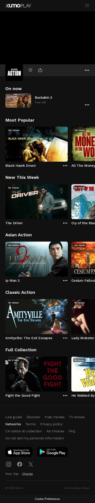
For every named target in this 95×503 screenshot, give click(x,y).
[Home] (18, 5)
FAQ (71, 431)
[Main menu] (87, 5)
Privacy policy (51, 424)
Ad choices (55, 431)
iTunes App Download (19, 453)
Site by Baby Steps (77, 488)
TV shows (76, 417)
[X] (30, 464)
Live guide (13, 417)
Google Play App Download (53, 453)
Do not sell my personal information (34, 438)
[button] (47, 100)
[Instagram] (8, 464)
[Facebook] (19, 464)
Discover (33, 417)
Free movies (54, 417)
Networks (13, 424)
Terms (30, 424)
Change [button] (27, 473)
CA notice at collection (23, 431)
